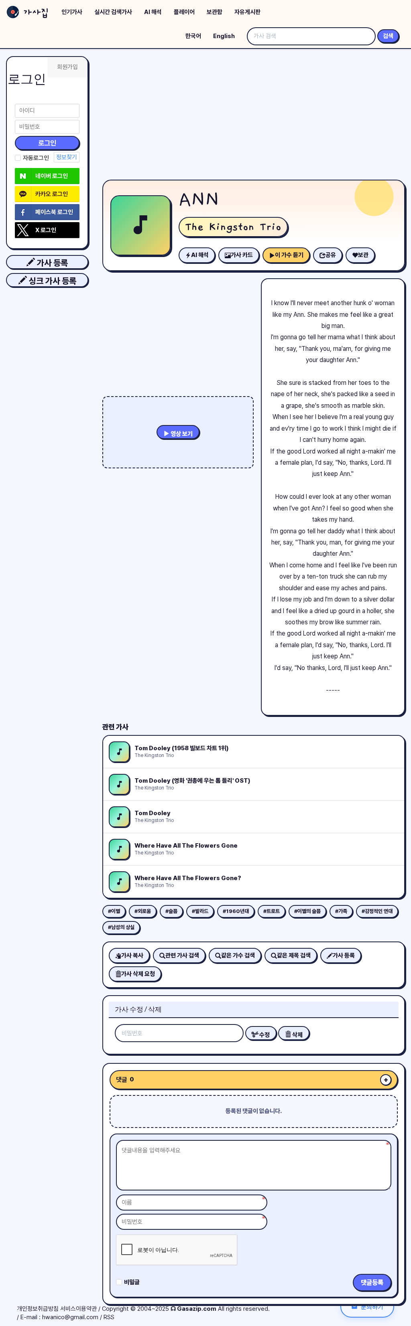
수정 (264, 1035)
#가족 (341, 911)
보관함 (214, 12)
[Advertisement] (253, 116)
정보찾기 (66, 157)
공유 (331, 255)
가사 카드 (242, 255)
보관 (363, 255)
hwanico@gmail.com (70, 1317)
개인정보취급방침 (38, 1308)
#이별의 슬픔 (307, 911)
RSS (109, 1317)
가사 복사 (132, 955)
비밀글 (132, 1282)
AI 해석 (153, 12)
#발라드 (200, 911)
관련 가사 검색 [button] (182, 955)
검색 (388, 36)
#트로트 (271, 911)
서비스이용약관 (78, 1308)
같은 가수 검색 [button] (238, 955)
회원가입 (67, 67)
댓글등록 (372, 1282)
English (224, 36)
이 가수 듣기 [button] (289, 255)
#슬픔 (171, 911)
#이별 (114, 911)
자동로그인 (36, 158)
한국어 (193, 36)
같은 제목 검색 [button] (294, 955)
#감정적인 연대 (377, 911)
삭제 (297, 1035)
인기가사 (71, 12)
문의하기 (372, 1306)
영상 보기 (181, 433)
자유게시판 (247, 12)
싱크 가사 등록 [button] (51, 281)
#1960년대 (236, 911)
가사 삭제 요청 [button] (138, 974)
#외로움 (142, 911)
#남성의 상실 (121, 927)
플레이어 (184, 12)
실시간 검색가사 (113, 12)
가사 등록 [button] (51, 263)
